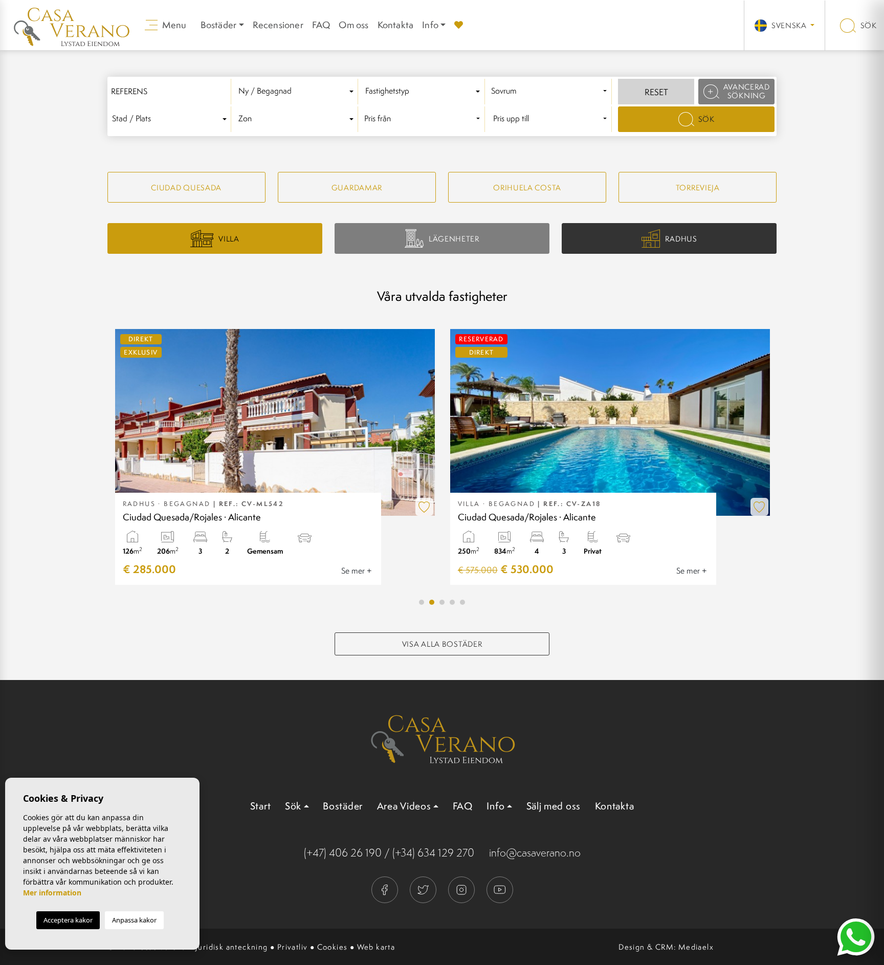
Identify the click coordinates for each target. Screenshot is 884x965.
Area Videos (404, 806)
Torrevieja (698, 187)
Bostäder (343, 806)
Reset (656, 92)
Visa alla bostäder (442, 644)
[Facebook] (385, 888)
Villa (228, 239)
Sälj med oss (553, 806)
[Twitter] (424, 888)
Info (430, 25)
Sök (867, 25)
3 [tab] (442, 602)
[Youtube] (500, 888)
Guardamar (357, 187)
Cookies (332, 947)
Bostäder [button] (219, 25)
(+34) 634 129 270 (433, 853)
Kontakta (396, 25)
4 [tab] (452, 602)
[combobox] (297, 91)
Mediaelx (696, 947)
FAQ (321, 25)
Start (260, 806)
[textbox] (297, 91)
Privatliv (292, 947)
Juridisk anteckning (231, 947)
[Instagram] (462, 888)
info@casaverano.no (535, 853)
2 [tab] (431, 602)
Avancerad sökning (746, 91)
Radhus (681, 239)
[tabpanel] (275, 457)
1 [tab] (421, 602)
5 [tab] (462, 602)
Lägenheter (454, 239)
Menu (173, 25)
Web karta (376, 947)
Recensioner (278, 25)
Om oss (353, 25)
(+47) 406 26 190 (343, 853)
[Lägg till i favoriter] (424, 507)
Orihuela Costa (527, 187)
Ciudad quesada (186, 187)
